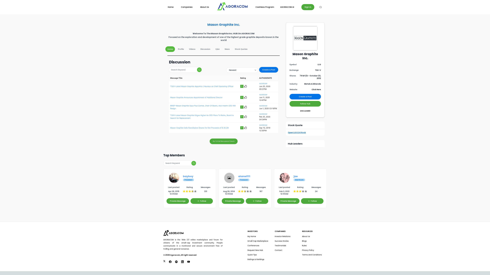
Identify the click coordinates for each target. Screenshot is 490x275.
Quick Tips (252, 254)
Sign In (307, 7)
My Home (252, 236)
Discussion (205, 49)
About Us (204, 7)
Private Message (178, 201)
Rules (304, 245)
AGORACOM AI (287, 7)
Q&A (217, 49)
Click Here (316, 89)
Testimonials (280, 245)
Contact (278, 250)
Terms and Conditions (312, 254)
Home (171, 7)
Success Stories (282, 241)
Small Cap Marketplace (258, 241)
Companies (187, 7)
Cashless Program (264, 7)
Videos (192, 49)
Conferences (253, 245)
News (227, 49)
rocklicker (263, 83)
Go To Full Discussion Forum (224, 141)
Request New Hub (255, 250)
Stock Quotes (241, 49)
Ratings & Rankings (256, 259)
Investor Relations (282, 236)
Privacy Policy (308, 250)
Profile (181, 49)
